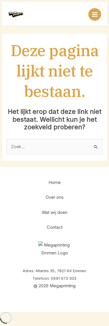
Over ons (55, 197)
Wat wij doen (54, 212)
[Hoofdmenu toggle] (94, 14)
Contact (54, 227)
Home (55, 182)
